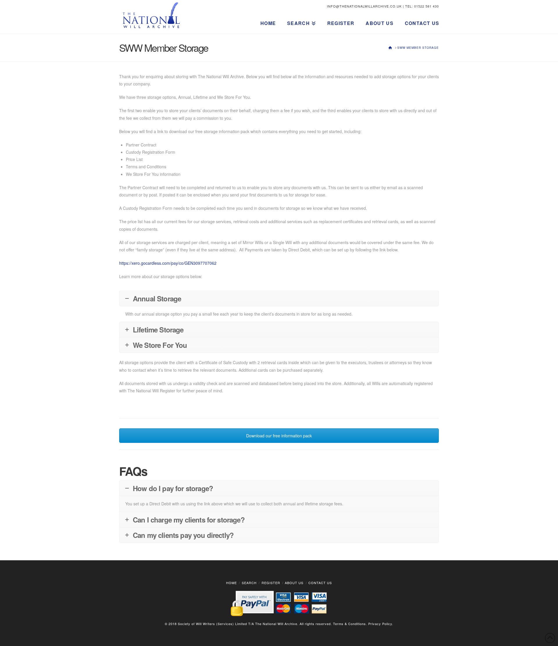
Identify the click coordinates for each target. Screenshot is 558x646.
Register (271, 582)
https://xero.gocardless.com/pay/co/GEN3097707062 (168, 263)
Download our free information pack (279, 436)
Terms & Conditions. (350, 623)
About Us (294, 582)
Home (231, 582)
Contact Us (320, 582)
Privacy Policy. (380, 623)
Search (249, 582)
